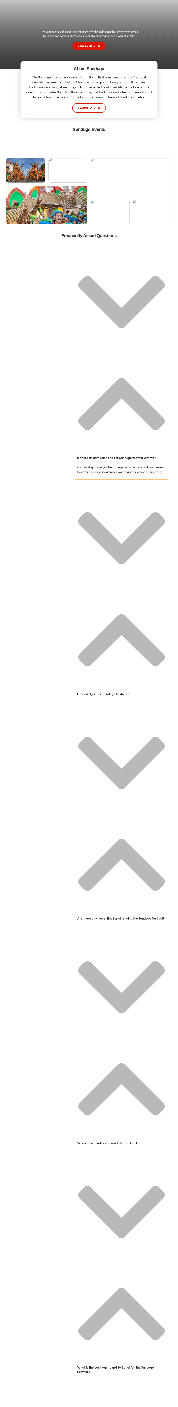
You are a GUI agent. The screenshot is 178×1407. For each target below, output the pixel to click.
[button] (121, 361)
